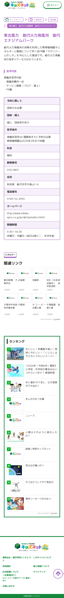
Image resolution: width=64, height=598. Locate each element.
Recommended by (47, 319)
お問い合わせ (8, 586)
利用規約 (6, 566)
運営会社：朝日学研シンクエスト (16, 559)
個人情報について (41, 566)
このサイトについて (42, 557)
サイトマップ (39, 571)
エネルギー (10, 254)
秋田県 (53, 19)
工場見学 (38, 19)
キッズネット (15, 19)
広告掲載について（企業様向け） (16, 576)
